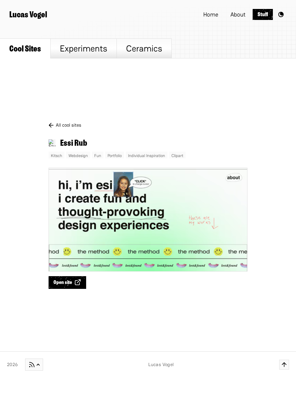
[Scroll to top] (284, 365)
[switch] (281, 14)
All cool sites (68, 125)
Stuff (263, 14)
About (237, 14)
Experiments (83, 48)
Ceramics (144, 48)
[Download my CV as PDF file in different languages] (34, 365)
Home (210, 14)
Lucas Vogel (28, 14)
